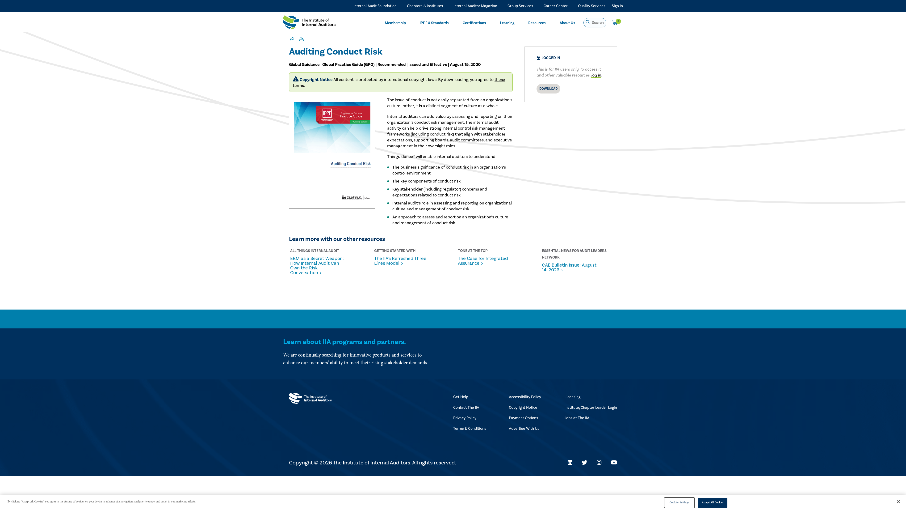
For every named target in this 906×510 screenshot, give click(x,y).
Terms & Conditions (469, 428)
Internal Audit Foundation (375, 6)
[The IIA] (309, 23)
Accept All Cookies (713, 502)
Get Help (460, 397)
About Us (567, 23)
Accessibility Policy (525, 397)
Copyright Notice (523, 407)
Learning (507, 23)
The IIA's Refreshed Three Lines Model (400, 260)
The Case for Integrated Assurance (483, 260)
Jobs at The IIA (577, 418)
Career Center (556, 6)
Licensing (572, 397)
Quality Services (591, 6)
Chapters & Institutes (425, 6)
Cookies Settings (679, 502)
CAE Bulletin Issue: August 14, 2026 (569, 267)
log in (596, 75)
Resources (537, 23)
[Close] (898, 502)
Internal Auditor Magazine (475, 6)
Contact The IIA (466, 407)
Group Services (520, 6)
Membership (395, 23)
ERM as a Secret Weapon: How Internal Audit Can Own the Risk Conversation (317, 265)
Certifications (474, 23)
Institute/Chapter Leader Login (591, 407)
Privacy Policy (464, 418)
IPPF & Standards (434, 23)
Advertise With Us (524, 428)
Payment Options (523, 418)
